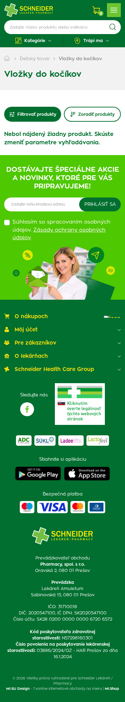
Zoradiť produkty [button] (96, 114)
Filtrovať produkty (36, 114)
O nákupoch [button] (31, 316)
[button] (33, 40)
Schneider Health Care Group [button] (54, 369)
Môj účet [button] (26, 329)
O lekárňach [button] (31, 356)
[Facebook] (27, 409)
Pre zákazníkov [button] (35, 343)
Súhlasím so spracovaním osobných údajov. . (61, 229)
